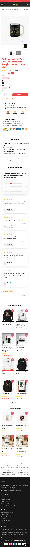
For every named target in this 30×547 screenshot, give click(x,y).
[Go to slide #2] (18, 53)
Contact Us (3, 518)
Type (3, 75)
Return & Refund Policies (6, 516)
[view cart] (28, 4)
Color (3, 80)
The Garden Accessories (11, 9)
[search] (26, 4)
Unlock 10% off (3, 540)
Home (2, 9)
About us (3, 497)
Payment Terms (4, 514)
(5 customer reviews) (13, 70)
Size (3, 85)
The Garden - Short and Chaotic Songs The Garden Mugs (8, 450)
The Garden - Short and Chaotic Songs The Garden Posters (22, 349)
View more (15, 402)
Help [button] (27, 545)
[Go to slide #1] (11, 53)
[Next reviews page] (27, 295)
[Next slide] (27, 30)
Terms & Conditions (5, 499)
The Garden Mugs (24, 9)
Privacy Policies (4, 501)
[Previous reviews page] (20, 295)
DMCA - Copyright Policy (6, 503)
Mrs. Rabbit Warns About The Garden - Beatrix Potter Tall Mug (8, 427)
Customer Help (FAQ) (6, 520)
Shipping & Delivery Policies (7, 512)
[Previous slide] (2, 30)
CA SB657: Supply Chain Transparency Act (10, 505)
